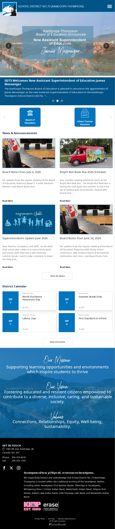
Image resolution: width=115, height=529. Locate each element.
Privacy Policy (40, 519)
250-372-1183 (19, 460)
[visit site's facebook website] (4, 468)
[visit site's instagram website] (18, 468)
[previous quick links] (4, 117)
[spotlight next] (106, 46)
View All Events (57, 341)
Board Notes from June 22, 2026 (80, 238)
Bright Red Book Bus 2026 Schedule (83, 172)
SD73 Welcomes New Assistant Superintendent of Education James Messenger (54, 82)
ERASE (51, 506)
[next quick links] (110, 117)
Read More (7, 200)
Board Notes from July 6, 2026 (21, 172)
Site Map (51, 519)
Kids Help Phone (32, 506)
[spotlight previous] (9, 46)
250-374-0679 (19, 457)
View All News (57, 276)
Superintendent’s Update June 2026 (25, 238)
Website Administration (66, 519)
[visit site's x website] (11, 468)
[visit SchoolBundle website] (57, 524)
